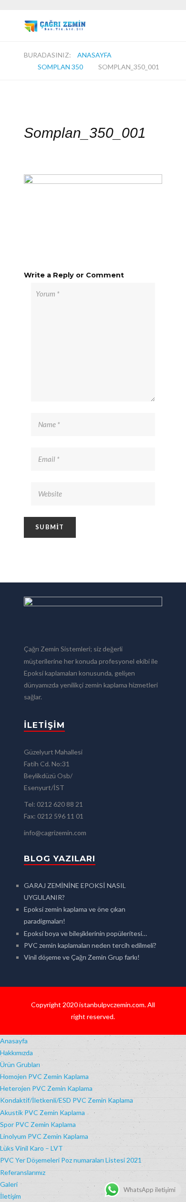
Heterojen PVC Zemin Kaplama (46, 1088)
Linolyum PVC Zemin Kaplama (44, 1136)
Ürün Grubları (20, 1064)
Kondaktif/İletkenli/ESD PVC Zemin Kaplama (66, 1100)
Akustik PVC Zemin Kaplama (42, 1112)
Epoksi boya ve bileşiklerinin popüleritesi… (85, 933)
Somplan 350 (60, 67)
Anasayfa (94, 55)
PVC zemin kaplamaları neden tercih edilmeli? (90, 945)
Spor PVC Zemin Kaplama (38, 1124)
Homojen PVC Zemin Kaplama (44, 1076)
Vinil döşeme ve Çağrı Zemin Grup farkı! (82, 957)
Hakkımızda (16, 1053)
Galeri (9, 1184)
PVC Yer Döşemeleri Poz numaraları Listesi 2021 (71, 1160)
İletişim (10, 1196)
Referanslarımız (22, 1172)
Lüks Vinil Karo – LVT (31, 1148)
